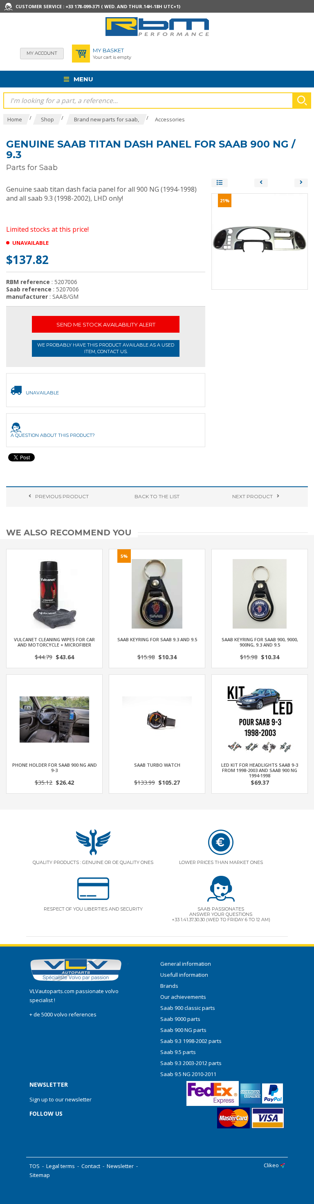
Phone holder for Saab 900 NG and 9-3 (54, 767)
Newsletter (120, 1166)
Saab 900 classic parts (187, 1008)
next (252, 496)
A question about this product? (53, 435)
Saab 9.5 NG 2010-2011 (188, 1074)
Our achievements (183, 996)
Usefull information (184, 974)
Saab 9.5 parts (178, 1052)
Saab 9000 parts (180, 1019)
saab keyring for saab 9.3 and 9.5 (157, 639)
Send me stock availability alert (105, 324)
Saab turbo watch (157, 765)
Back (157, 496)
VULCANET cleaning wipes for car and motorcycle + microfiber (54, 642)
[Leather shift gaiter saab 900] (261, 183)
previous (62, 496)
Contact (90, 1166)
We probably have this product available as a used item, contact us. (105, 348)
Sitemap (39, 1175)
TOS (34, 1166)
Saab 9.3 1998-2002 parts (191, 1041)
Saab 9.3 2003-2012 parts (191, 1063)
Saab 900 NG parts (183, 1030)
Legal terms (60, 1166)
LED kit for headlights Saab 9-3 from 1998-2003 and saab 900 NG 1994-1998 (259, 770)
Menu (82, 79)
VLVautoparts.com (51, 991)
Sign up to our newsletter (60, 1099)
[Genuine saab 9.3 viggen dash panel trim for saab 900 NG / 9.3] (301, 183)
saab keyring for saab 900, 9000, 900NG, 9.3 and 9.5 (260, 642)
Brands (169, 985)
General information (185, 963)
